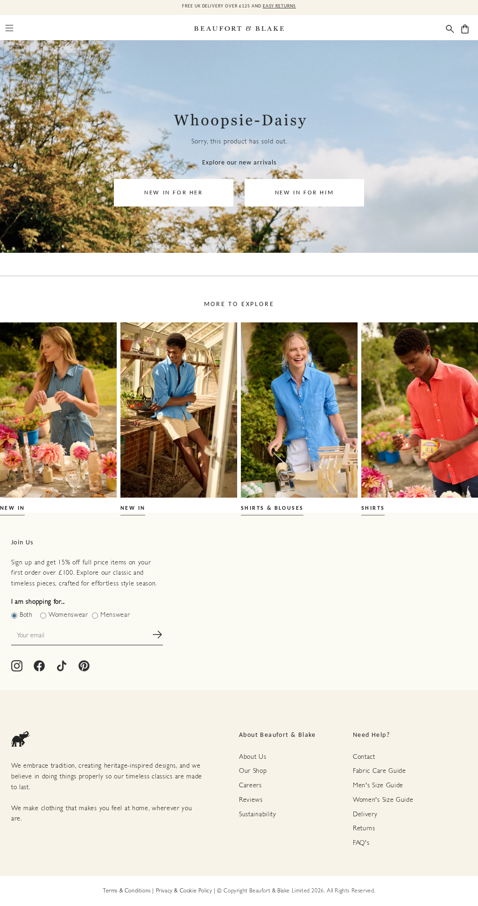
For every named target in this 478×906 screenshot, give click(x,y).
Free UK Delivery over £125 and (239, 6)
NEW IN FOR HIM (304, 193)
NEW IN (12, 508)
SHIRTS (373, 508)
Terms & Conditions (127, 891)
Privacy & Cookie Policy (184, 891)
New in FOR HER (173, 193)
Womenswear (68, 615)
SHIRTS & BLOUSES (272, 508)
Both (26, 615)
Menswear (115, 615)
